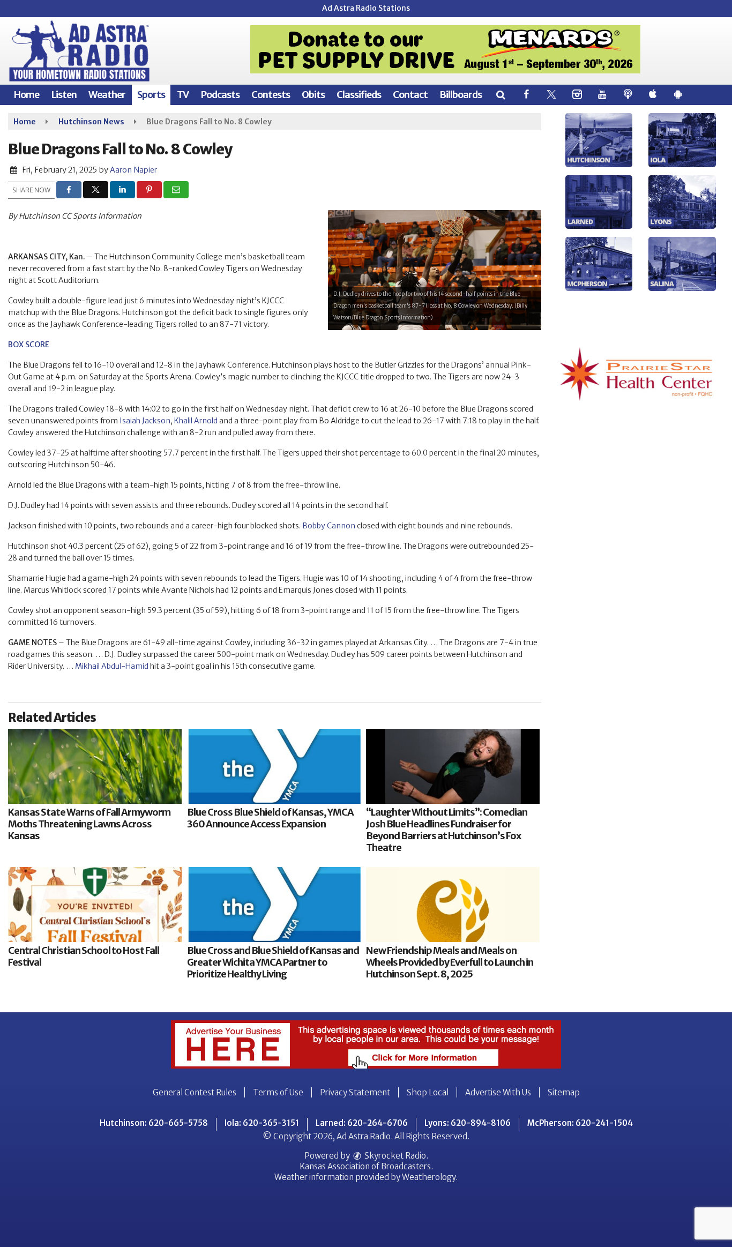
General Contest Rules (194, 1092)
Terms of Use (278, 1092)
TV (183, 94)
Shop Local (428, 1092)
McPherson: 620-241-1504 (580, 1123)
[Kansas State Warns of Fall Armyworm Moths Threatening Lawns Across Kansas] (95, 766)
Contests (270, 94)
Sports (151, 94)
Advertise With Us (498, 1092)
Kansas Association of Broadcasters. (366, 1166)
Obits (313, 94)
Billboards (460, 94)
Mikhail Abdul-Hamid (111, 666)
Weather (106, 94)
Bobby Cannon (328, 526)
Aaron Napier (133, 170)
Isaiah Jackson (144, 420)
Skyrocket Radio (394, 1156)
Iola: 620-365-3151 (262, 1123)
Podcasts (220, 94)
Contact (410, 94)
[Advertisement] (445, 49)
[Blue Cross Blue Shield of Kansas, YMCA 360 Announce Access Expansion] (274, 766)
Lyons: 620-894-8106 (467, 1123)
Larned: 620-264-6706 (362, 1123)
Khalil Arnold (196, 420)
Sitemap (564, 1092)
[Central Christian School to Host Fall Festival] (95, 904)
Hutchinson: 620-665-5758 (154, 1123)
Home (26, 94)
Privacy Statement (355, 1092)
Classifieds (359, 94)
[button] (500, 94)
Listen (64, 94)
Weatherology (428, 1177)
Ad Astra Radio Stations (366, 8)
